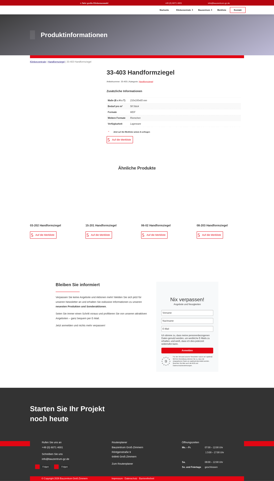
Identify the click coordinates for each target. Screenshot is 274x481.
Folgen (46, 467)
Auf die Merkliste (121, 139)
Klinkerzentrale (183, 10)
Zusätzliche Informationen (124, 91)
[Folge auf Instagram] (56, 466)
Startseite (164, 10)
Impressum (117, 478)
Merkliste (221, 10)
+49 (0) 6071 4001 (173, 3)
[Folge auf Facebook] (37, 466)
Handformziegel (56, 61)
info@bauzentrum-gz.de (219, 3)
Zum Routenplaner (122, 463)
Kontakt (238, 10)
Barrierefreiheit (146, 478)
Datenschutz (131, 478)
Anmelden (187, 350)
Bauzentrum (204, 10)
